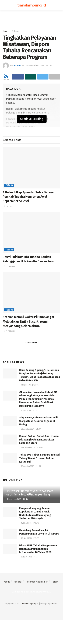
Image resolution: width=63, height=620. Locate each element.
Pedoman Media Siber (37, 581)
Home (5, 31)
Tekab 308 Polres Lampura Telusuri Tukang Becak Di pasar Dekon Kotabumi (39, 458)
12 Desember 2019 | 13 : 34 (39, 65)
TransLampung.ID (30, 603)
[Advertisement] (31, 18)
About (7, 581)
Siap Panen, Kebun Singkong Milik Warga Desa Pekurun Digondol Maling (38, 421)
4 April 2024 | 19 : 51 (29, 410)
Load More (31, 342)
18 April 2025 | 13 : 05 (29, 385)
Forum (55, 581)
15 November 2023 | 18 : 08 (32, 448)
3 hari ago (8, 206)
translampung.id (31, 5)
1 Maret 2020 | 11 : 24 (29, 557)
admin (17, 65)
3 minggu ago (9, 266)
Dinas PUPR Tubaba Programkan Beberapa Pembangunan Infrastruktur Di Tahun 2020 (38, 549)
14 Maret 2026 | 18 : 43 (30, 523)
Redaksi (18, 581)
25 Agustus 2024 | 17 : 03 (31, 466)
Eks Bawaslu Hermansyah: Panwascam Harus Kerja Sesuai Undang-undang (29, 492)
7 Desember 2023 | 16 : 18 (17, 499)
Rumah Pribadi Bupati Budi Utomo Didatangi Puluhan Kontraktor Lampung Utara (39, 440)
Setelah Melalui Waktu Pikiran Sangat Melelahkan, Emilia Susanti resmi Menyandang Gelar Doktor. (28, 321)
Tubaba (15, 31)
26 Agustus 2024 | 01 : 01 (31, 429)
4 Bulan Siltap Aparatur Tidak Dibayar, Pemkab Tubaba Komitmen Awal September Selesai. (31, 99)
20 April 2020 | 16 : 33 (30, 538)
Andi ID (53, 603)
